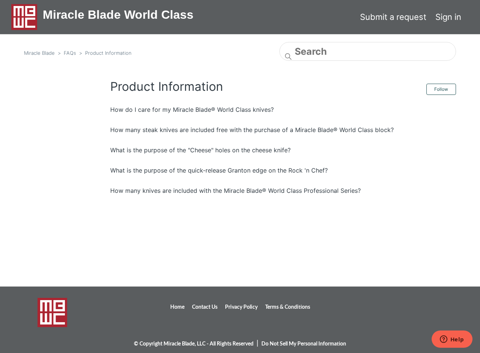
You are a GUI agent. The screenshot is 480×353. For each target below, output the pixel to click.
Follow (441, 89)
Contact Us (205, 307)
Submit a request (393, 17)
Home (177, 307)
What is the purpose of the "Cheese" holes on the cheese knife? (200, 150)
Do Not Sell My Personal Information (303, 344)
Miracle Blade (39, 53)
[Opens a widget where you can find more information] (451, 339)
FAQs (70, 53)
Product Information (108, 53)
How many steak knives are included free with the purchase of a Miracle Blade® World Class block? (252, 130)
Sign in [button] (448, 17)
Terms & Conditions (287, 307)
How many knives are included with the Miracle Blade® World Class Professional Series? (235, 190)
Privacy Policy (241, 307)
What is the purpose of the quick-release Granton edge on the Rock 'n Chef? (219, 170)
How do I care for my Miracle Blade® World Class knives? (192, 109)
